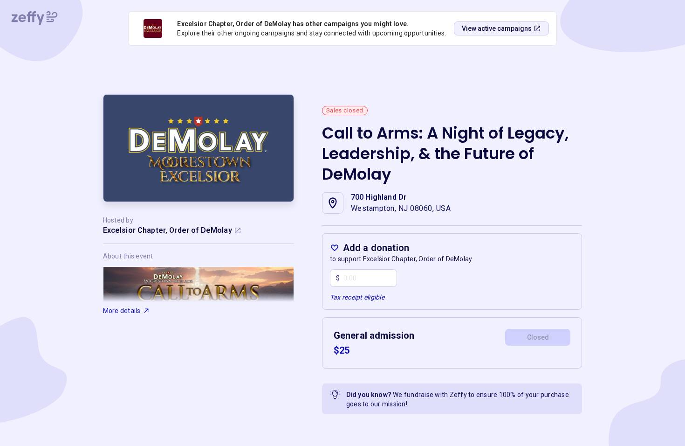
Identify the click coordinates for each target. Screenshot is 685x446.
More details (122, 310)
